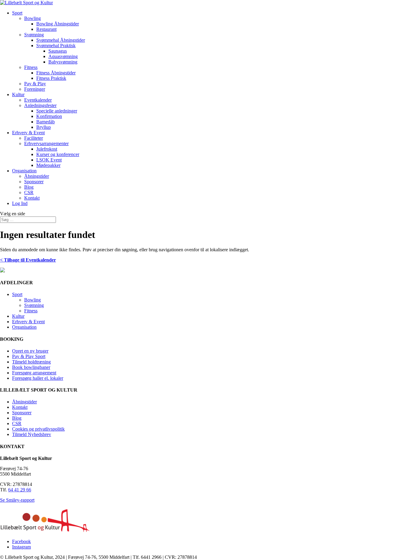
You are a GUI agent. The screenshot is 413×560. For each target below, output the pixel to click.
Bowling (32, 18)
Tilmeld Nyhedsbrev (31, 434)
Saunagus (57, 51)
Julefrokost (46, 148)
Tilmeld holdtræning (31, 361)
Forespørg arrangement (34, 372)
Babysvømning (62, 61)
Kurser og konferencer (57, 154)
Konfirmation (49, 116)
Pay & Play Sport (28, 356)
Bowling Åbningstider (57, 23)
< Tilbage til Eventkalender (28, 259)
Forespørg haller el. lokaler (37, 378)
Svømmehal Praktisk (56, 45)
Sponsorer (34, 181)
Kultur (18, 94)
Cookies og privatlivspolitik (38, 428)
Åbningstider (36, 176)
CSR (29, 192)
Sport (17, 12)
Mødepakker (48, 165)
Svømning (34, 34)
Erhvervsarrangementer (46, 143)
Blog (29, 187)
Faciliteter (33, 138)
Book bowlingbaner (31, 367)
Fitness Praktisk (51, 78)
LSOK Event (49, 159)
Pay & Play (35, 83)
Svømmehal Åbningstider (60, 40)
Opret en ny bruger (30, 350)
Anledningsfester (40, 105)
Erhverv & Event (28, 132)
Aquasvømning (63, 56)
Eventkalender (38, 100)
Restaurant (46, 29)
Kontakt (32, 197)
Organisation (24, 170)
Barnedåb (45, 121)
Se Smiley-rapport (17, 500)
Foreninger (34, 89)
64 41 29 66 (19, 489)
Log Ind (20, 203)
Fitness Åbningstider (56, 72)
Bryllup (43, 127)
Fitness (30, 67)
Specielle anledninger (56, 110)
